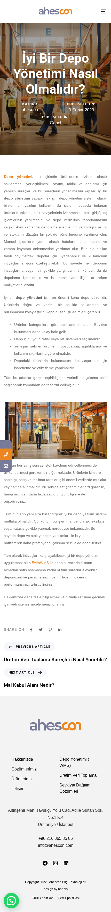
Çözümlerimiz (24, 769)
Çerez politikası (69, 898)
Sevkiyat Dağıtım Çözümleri (74, 788)
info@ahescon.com (55, 845)
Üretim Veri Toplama (78, 775)
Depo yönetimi (18, 177)
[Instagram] (55, 863)
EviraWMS (40, 563)
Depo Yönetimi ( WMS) (74, 762)
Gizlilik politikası (43, 898)
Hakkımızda (22, 759)
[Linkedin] (66, 863)
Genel (55, 122)
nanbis (63, 889)
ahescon (30, 109)
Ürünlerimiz (22, 779)
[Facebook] (45, 863)
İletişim (17, 788)
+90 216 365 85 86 (55, 838)
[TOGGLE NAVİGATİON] (89, 11)
